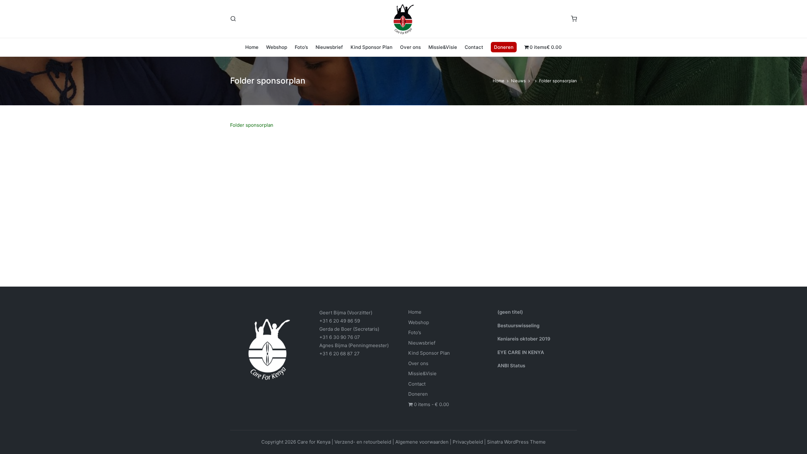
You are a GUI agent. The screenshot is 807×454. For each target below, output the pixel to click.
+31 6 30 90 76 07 (339, 337)
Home (414, 312)
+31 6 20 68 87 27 (339, 354)
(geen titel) (510, 312)
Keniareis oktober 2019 (523, 339)
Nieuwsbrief (421, 343)
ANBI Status (511, 366)
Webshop (418, 322)
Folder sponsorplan (251, 125)
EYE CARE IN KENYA (520, 352)
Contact (417, 384)
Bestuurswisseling (518, 326)
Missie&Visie (422, 373)
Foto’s (414, 332)
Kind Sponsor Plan (429, 353)
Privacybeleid (468, 442)
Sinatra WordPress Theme (516, 442)
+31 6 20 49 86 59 (339, 321)
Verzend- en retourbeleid (362, 442)
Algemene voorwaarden (422, 442)
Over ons (418, 363)
